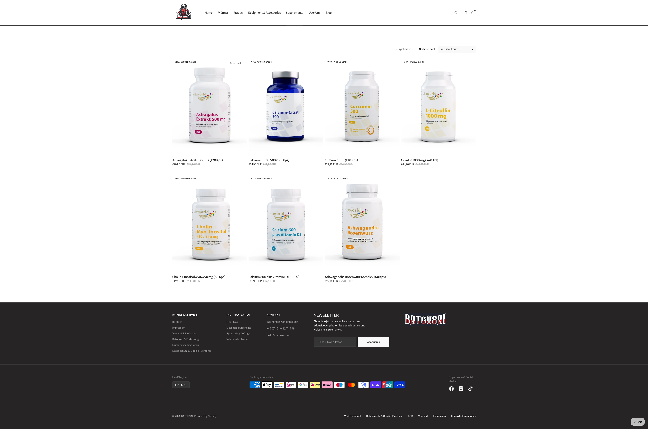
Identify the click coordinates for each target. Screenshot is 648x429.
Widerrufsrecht (352, 416)
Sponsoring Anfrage (238, 333)
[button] (456, 13)
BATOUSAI (187, 416)
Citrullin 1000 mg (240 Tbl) (419, 160)
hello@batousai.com (279, 335)
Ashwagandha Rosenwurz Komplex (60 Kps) (355, 277)
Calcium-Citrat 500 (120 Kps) (269, 160)
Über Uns (232, 321)
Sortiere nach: (427, 49)
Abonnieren (373, 341)
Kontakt (177, 321)
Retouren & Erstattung (185, 339)
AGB (410, 416)
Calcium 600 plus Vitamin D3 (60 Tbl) (274, 277)
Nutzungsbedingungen (185, 344)
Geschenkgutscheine (239, 327)
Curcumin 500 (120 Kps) (341, 160)
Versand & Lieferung (184, 333)
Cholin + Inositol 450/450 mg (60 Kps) (198, 277)
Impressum (178, 327)
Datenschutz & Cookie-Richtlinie (191, 350)
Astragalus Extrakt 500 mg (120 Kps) (197, 160)
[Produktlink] (209, 114)
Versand (423, 416)
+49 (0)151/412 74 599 (281, 328)
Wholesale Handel (237, 339)
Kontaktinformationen (463, 416)
